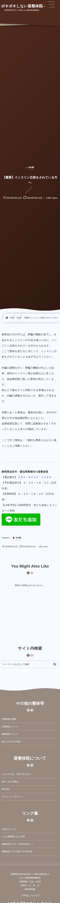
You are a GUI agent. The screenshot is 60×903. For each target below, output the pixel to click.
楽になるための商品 (11, 741)
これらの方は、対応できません (16, 774)
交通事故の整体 (9, 719)
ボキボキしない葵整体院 (22, 6)
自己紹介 (6, 789)
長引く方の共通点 (10, 781)
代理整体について (10, 726)
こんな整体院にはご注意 (13, 836)
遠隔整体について (10, 734)
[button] (51, 4)
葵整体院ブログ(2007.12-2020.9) (17, 851)
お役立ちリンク (9, 829)
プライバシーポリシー (12, 796)
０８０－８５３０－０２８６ (35, 477)
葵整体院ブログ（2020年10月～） (18, 844)
